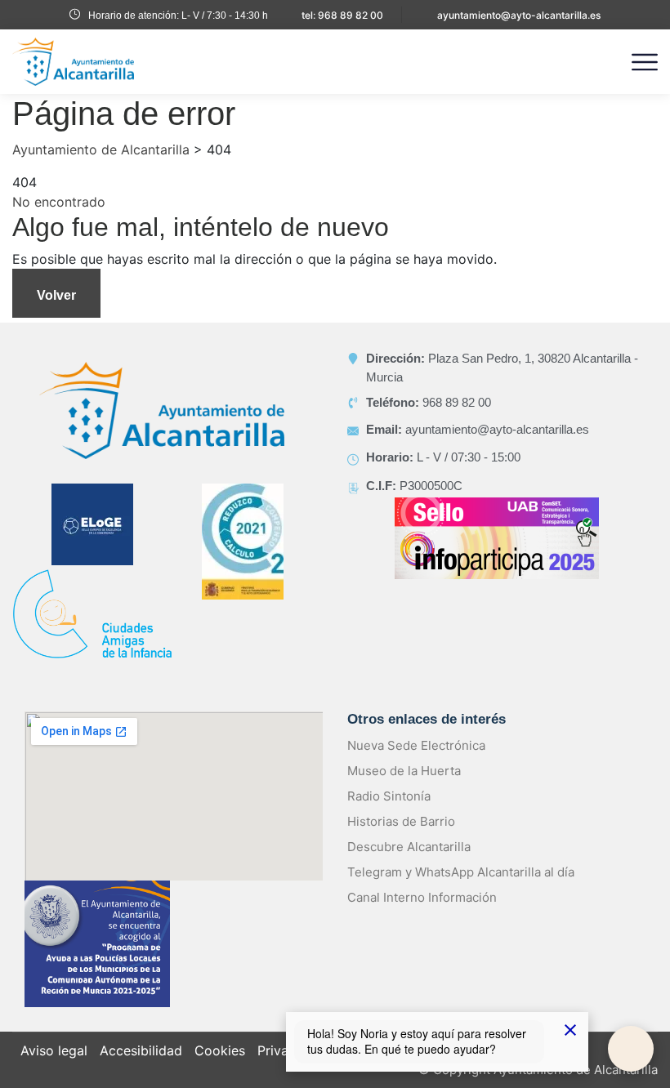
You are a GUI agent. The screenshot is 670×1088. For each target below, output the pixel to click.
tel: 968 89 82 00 (342, 15)
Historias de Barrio (401, 821)
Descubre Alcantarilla (409, 846)
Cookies (219, 1050)
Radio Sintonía (389, 796)
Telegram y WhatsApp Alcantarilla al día (460, 872)
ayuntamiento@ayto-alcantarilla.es (519, 15)
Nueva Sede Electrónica (416, 745)
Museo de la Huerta (404, 770)
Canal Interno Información (422, 897)
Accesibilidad (141, 1050)
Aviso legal (53, 1050)
